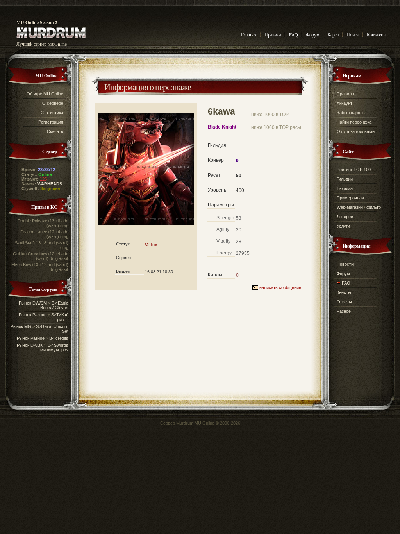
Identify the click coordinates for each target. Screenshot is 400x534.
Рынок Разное (32, 314)
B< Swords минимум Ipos (54, 347)
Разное (344, 311)
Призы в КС (44, 207)
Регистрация (50, 122)
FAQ (293, 34)
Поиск (352, 34)
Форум (313, 34)
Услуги (343, 226)
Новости (345, 264)
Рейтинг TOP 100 (354, 169)
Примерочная (350, 197)
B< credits (58, 338)
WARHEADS (50, 183)
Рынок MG (21, 326)
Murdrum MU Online (195, 423)
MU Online (46, 75)
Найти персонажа (354, 122)
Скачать (55, 131)
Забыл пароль (351, 112)
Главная (249, 34)
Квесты (344, 292)
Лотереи (345, 216)
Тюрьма (345, 188)
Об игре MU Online (45, 93)
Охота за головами (356, 131)
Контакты (376, 34)
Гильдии (345, 179)
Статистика (52, 112)
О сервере (52, 103)
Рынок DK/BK (30, 345)
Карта (333, 34)
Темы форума (43, 289)
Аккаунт (344, 103)
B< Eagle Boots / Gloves (54, 305)
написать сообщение (280, 287)
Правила (272, 34)
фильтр (373, 207)
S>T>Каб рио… (59, 317)
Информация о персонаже (147, 86)
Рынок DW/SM (33, 303)
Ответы (344, 301)
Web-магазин (350, 207)
